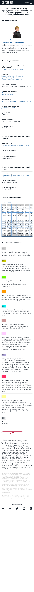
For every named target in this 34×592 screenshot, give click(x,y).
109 (23, 216)
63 (8, 211)
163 (8, 222)
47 (18, 209)
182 (5, 224)
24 (10, 207)
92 (31, 213)
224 (10, 228)
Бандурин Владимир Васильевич (12, 69)
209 (23, 226)
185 (13, 224)
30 (26, 207)
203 (8, 226)
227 (18, 228)
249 (23, 231)
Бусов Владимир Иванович (10, 78)
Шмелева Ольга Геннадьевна (13, 42)
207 (18, 226)
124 (10, 218)
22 (5, 207)
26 (15, 207)
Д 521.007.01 (5, 108)
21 (2, 207)
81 (3, 213)
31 (28, 207)
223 (8, 228)
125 (13, 218)
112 (31, 216)
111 (28, 216)
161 (3, 222)
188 (20, 224)
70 (26, 211)
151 (28, 220)
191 (28, 224)
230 (26, 228)
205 (13, 226)
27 (18, 207)
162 (5, 222)
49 (23, 209)
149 (23, 220)
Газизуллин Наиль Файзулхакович (12, 79)
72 (31, 211)
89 (23, 213)
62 (5, 211)
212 (31, 226)
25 (13, 207)
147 (18, 220)
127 (18, 218)
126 (15, 218)
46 (15, 209)
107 (18, 216)
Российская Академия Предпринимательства (16, 101)
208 (20, 226)
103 (8, 216)
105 (13, 216)
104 (10, 216)
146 (15, 220)
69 (23, 211)
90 (26, 213)
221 (3, 228)
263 (8, 233)
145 (13, 220)
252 (31, 231)
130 (26, 218)
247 (18, 231)
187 (18, 224)
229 (23, 228)
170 (26, 222)
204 (10, 226)
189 (23, 224)
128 (21, 218)
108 (20, 216)
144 (10, 220)
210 (26, 226)
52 (31, 209)
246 (15, 231)
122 (5, 218)
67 (18, 211)
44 (10, 209)
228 (20, 228)
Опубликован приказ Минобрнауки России (15, 145)
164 (10, 222)
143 (8, 220)
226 (15, 228)
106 (15, 216)
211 (28, 226)
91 (28, 213)
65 (13, 211)
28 (20, 207)
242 (5, 231)
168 (20, 222)
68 (20, 211)
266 (15, 233)
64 (10, 211)
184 (10, 224)
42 (5, 209)
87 (18, 213)
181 (3, 224)
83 (8, 213)
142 (5, 220)
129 (23, 218)
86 (15, 213)
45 (13, 209)
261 (3, 233)
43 (8, 209)
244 (10, 231)
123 (8, 218)
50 (26, 209)
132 (31, 218)
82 (5, 213)
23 (7, 207)
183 (8, 224)
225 (13, 228)
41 (3, 209)
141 (3, 220)
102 (5, 216)
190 (26, 224)
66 (15, 211)
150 (26, 220)
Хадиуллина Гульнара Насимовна (12, 76)
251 (28, 231)
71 (28, 211)
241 (3, 231)
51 (28, 209)
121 (3, 218)
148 (20, 220)
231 (28, 228)
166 (15, 222)
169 (23, 222)
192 (31, 224)
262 (5, 233)
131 (28, 218)
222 (5, 228)
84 (10, 213)
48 (20, 209)
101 (3, 216)
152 (31, 220)
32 (31, 207)
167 (18, 222)
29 (23, 207)
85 (13, 213)
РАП (13, 108)
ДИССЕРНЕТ (7, 2)
